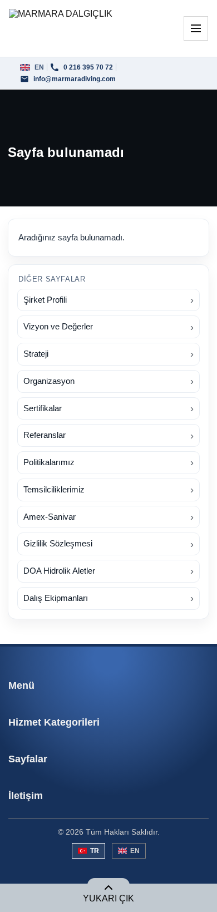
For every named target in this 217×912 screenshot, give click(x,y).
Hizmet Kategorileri (54, 722)
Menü (21, 685)
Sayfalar (27, 759)
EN (135, 851)
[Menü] (196, 28)
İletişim (25, 795)
